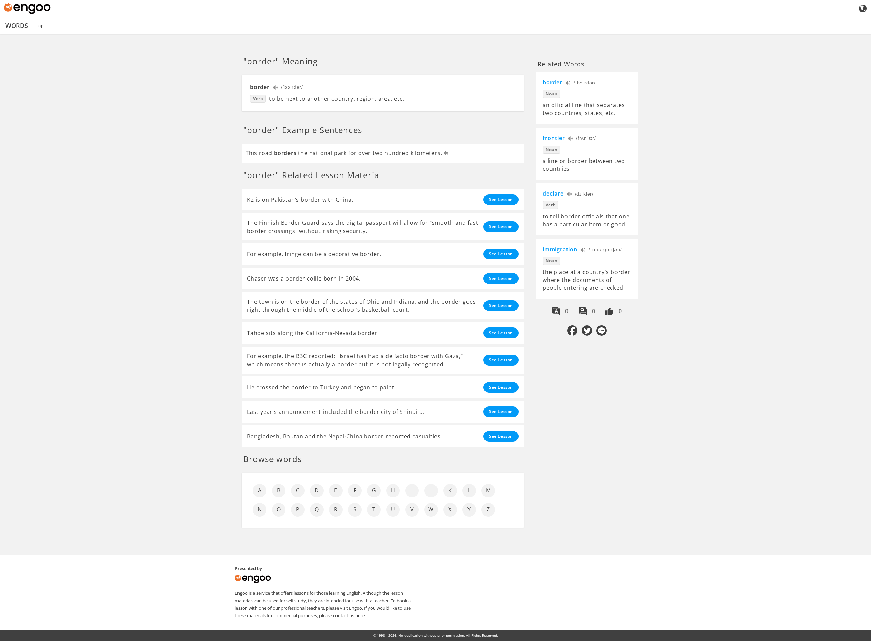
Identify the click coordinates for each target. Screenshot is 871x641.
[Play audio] (275, 88)
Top (39, 25)
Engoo (355, 608)
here (360, 615)
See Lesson (501, 199)
